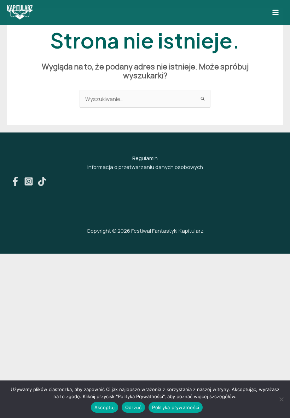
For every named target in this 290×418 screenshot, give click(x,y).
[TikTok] (42, 181)
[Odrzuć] (281, 399)
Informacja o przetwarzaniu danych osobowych (145, 166)
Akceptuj (104, 407)
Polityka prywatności (175, 407)
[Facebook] (15, 181)
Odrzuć (133, 407)
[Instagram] (28, 181)
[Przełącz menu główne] (275, 12)
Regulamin (145, 158)
